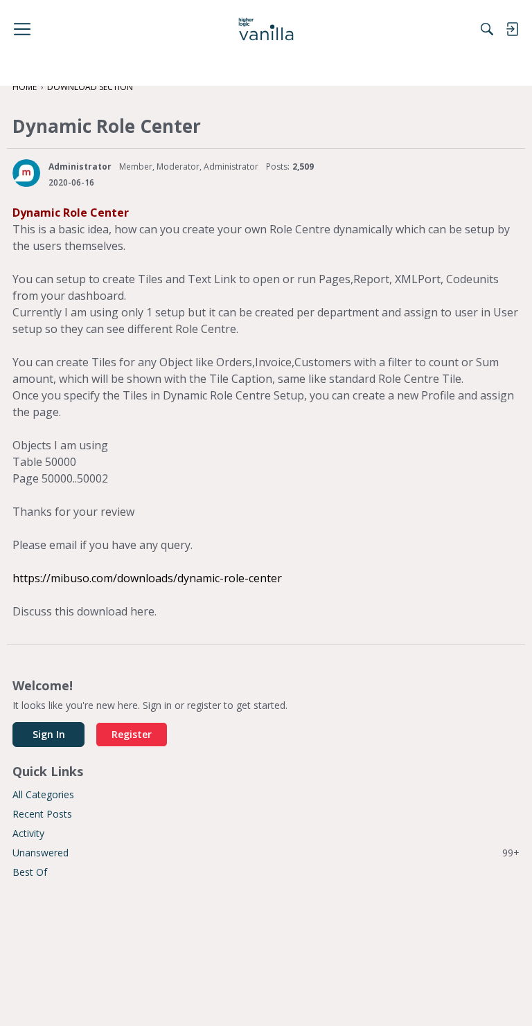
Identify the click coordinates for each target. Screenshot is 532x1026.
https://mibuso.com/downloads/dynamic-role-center (147, 578)
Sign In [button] (49, 734)
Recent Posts (42, 813)
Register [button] (132, 734)
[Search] (487, 29)
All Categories (43, 794)
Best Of (29, 872)
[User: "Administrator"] (26, 173)
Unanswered (266, 852)
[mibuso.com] (266, 29)
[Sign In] (511, 29)
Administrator (80, 166)
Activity (28, 833)
